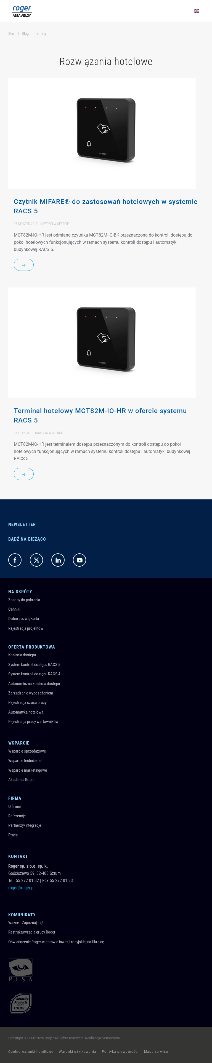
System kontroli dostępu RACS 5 (34, 664)
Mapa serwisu (156, 1052)
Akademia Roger (21, 779)
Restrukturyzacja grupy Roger (31, 932)
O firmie (14, 806)
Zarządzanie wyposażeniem (30, 693)
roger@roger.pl (21, 887)
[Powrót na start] (21, 11)
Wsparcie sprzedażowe (27, 751)
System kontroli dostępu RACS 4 (34, 673)
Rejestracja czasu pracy (27, 702)
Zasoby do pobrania (24, 599)
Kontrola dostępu (22, 654)
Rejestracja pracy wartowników (33, 721)
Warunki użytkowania (77, 1052)
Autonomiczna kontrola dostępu (34, 683)
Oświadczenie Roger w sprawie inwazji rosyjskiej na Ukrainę (56, 941)
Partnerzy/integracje (24, 825)
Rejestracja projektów (25, 628)
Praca (13, 835)
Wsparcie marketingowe (27, 770)
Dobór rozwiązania (23, 618)
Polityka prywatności (120, 1052)
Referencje (17, 815)
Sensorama (111, 1038)
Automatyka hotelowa (25, 712)
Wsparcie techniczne (24, 760)
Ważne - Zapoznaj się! (25, 922)
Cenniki (14, 609)
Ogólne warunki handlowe (30, 1052)
